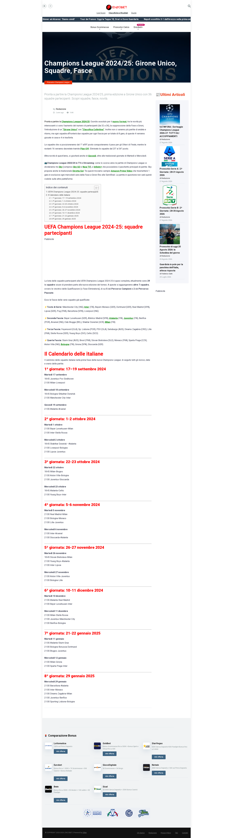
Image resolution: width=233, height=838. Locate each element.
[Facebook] (44, 6)
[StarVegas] (146, 748)
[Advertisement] (98, 260)
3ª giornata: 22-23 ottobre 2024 (65, 204)
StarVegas (157, 743)
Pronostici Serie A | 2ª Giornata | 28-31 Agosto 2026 (172, 171)
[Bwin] (48, 792)
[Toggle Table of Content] (95, 188)
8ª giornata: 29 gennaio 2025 (64, 219)
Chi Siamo (141, 833)
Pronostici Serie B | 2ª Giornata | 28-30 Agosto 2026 (172, 210)
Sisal (105, 786)
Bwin (56, 786)
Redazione (61, 109)
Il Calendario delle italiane (59, 195)
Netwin (155, 765)
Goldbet (107, 743)
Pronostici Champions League (58, 82)
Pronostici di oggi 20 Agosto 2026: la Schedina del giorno (170, 249)
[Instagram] (50, 6)
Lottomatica (60, 743)
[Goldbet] (97, 748)
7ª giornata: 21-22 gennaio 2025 (65, 216)
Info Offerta (60, 751)
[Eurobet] (48, 770)
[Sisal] (97, 792)
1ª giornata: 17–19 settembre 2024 (66, 198)
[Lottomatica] (48, 748)
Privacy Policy (166, 833)
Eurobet (58, 765)
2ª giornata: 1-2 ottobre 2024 (64, 201)
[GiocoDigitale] (97, 770)
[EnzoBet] (116, 7)
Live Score (101, 12)
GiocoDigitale (109, 765)
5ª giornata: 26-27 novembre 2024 (66, 210)
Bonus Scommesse (99, 27)
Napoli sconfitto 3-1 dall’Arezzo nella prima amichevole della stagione (166, 19)
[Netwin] (146, 770)
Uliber (85, 833)
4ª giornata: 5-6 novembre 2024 (65, 207)
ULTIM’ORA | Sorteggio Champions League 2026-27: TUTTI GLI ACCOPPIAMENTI (171, 132)
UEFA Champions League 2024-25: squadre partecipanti (73, 192)
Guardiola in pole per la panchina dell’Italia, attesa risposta (171, 267)
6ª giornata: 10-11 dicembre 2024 (66, 213)
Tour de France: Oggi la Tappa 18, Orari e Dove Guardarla (96, 19)
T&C (176, 833)
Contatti (185, 833)
